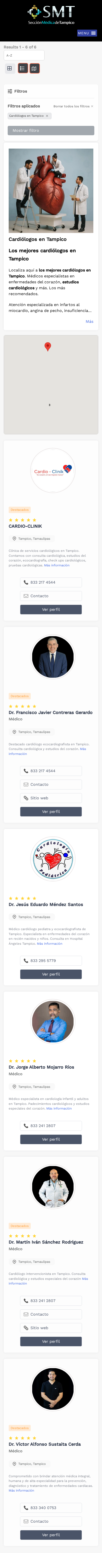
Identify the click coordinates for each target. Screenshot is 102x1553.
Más (89, 321)
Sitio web (38, 798)
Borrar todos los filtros (71, 106)
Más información (57, 565)
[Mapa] (34, 68)
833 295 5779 (42, 960)
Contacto (39, 596)
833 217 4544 (42, 582)
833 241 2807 (42, 1125)
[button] (48, 346)
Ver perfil (51, 609)
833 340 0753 (42, 1507)
